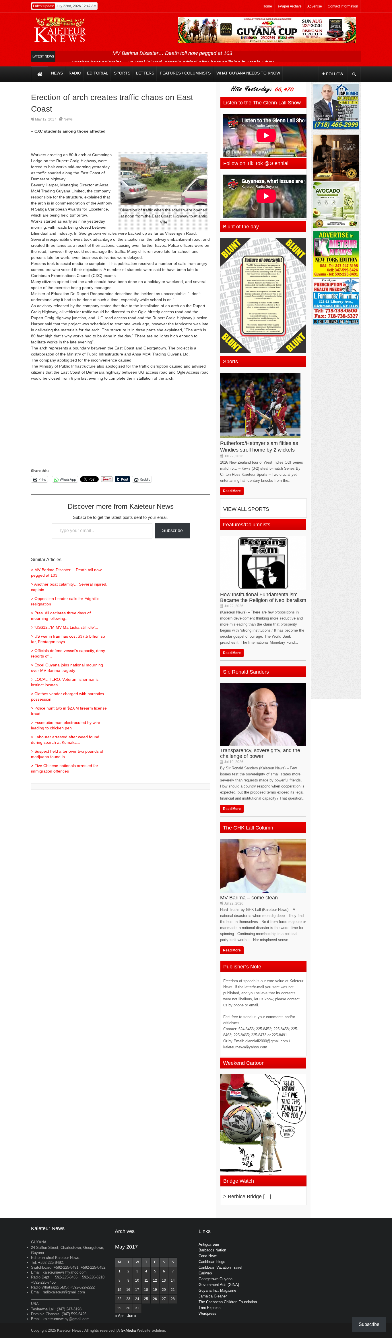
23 (128, 1299)
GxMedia (128, 1330)
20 (164, 1290)
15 (119, 1290)
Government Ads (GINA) (219, 1284)
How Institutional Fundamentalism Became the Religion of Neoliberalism (263, 597)
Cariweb (205, 1273)
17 (137, 1290)
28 (173, 1299)
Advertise (314, 6)
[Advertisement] (120, 427)
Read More (232, 491)
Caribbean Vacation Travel (220, 1267)
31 (137, 1308)
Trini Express (210, 1307)
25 (146, 1299)
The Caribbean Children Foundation (228, 1302)
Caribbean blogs (212, 1261)
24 (137, 1299)
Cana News (208, 1256)
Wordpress (207, 1313)
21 (173, 1290)
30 (128, 1308)
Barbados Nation (212, 1250)
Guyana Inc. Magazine (217, 1290)
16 (128, 1290)
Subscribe (172, 530)
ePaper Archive (290, 6)
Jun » (131, 1316)
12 (155, 1280)
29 (119, 1308)
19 (155, 1290)
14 (173, 1280)
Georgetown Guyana (215, 1279)
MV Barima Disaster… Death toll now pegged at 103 (172, 53)
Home (267, 6)
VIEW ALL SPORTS (246, 509)
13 (164, 1280)
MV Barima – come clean (249, 898)
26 (155, 1299)
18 (146, 1290)
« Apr (119, 1316)
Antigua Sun (209, 1244)
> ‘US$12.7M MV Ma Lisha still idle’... (64, 627)
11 (146, 1280)
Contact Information (343, 6)
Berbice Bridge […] (249, 1196)
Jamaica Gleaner (213, 1296)
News (68, 119)
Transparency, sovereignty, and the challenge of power (260, 753)
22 (119, 1299)
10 (137, 1280)
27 (164, 1299)
